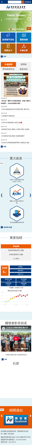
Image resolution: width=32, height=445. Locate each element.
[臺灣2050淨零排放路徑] (16, 29)
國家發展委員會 (16, 7)
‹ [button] (1, 20)
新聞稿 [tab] (24, 64)
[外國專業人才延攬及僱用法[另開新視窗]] (17, 29)
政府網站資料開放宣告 (8, 431)
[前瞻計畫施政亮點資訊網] (23, 29)
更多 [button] (5, 56)
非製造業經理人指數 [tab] (16, 254)
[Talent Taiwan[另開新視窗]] (10, 29)
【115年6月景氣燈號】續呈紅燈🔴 (11, 122)
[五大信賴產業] (21, 29)
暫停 (3, 12)
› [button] (30, 20)
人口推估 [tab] (16, 258)
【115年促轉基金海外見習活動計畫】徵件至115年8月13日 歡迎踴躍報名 (16, 109)
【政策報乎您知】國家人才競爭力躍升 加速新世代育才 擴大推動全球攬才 (16, 129)
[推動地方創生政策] (19, 29)
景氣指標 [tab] (16, 246)
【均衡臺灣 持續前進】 (8, 116)
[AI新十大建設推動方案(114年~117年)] (9, 29)
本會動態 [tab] (8, 64)
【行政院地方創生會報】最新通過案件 (13, 136)
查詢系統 (20, 270)
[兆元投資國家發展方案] (14, 29)
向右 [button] (30, 417)
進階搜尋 (28, 2)
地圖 (5, 434)
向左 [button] (1, 417)
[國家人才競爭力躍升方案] (12, 29)
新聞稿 (20, 267)
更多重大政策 (8, 227)
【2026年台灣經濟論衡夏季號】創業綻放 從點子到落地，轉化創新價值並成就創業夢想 (16, 142)
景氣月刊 (20, 274)
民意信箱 (11, 434)
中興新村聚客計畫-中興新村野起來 (16, 355)
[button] (3, 2)
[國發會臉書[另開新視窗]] (16, 420)
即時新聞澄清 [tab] (8, 69)
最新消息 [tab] (24, 69)
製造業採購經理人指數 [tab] (16, 250)
